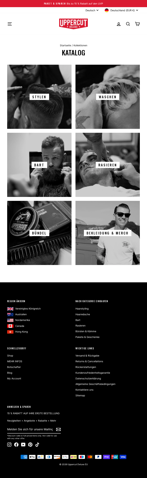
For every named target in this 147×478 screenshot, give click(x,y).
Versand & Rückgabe (87, 355)
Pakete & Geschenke (87, 337)
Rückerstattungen (85, 367)
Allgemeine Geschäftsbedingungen (95, 384)
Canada (19, 326)
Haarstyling (82, 308)
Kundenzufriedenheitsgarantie (92, 372)
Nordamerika (22, 320)
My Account (14, 378)
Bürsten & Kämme (85, 331)
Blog (9, 372)
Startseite (65, 45)
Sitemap (80, 395)
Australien (21, 314)
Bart (77, 320)
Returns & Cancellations (89, 361)
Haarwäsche (82, 314)
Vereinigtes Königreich (28, 308)
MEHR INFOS (14, 361)
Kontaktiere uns (84, 389)
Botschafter (14, 367)
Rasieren (80, 325)
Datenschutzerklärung (88, 378)
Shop (10, 355)
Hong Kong (21, 331)
